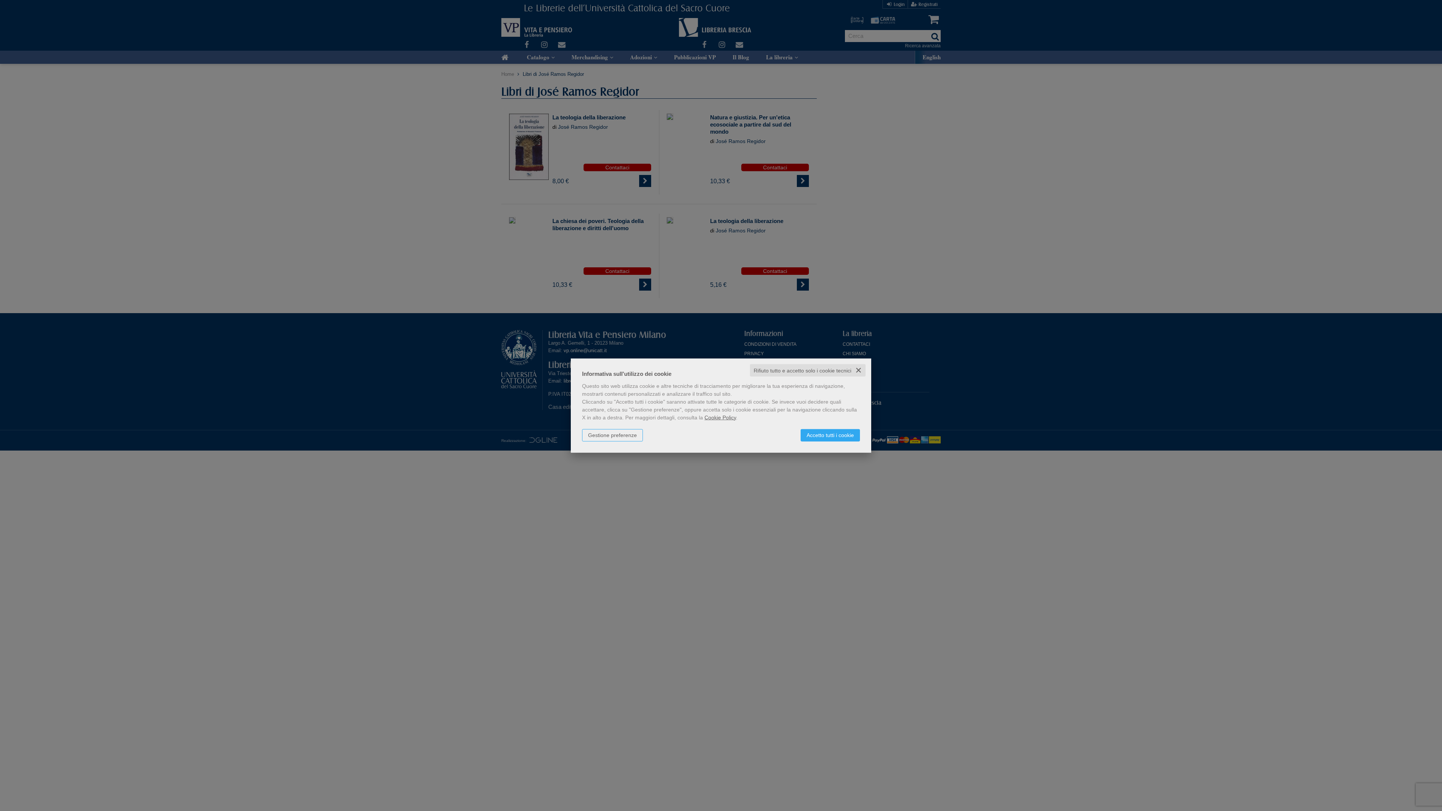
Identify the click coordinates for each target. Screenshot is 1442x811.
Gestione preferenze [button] (612, 435)
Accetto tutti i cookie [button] (830, 435)
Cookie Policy (720, 417)
